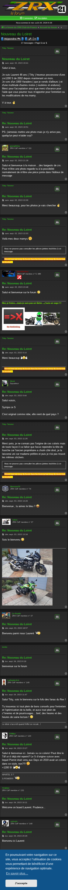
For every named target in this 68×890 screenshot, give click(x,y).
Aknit (12, 381)
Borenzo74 (15, 487)
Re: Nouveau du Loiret (17, 123)
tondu (4, 647)
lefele (15, 520)
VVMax (12, 734)
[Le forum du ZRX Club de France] (34, 8)
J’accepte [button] (21, 883)
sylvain (14, 821)
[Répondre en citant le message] (57, 51)
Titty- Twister (8, 48)
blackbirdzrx (23, 272)
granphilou (15, 146)
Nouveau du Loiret (16, 34)
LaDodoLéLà (13, 680)
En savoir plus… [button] (17, 873)
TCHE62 (5, 788)
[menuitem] (26, 18)
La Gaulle (16, 613)
